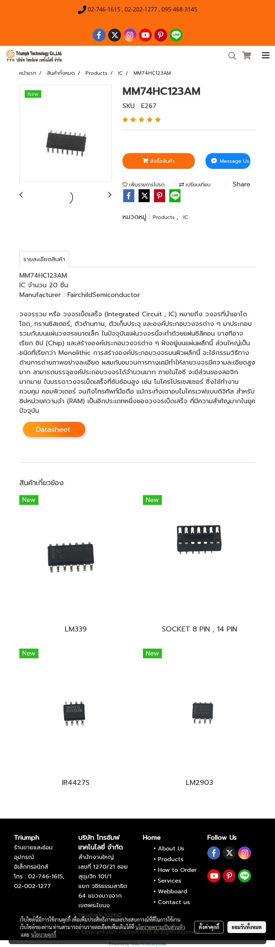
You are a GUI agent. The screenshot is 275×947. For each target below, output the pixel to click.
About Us (171, 848)
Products (165, 217)
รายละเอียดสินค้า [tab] (44, 259)
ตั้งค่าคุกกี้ (209, 927)
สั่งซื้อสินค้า (161, 161)
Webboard (172, 891)
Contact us (174, 902)
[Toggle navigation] (266, 56)
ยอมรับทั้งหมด (247, 927)
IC (185, 217)
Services (169, 881)
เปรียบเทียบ (197, 185)
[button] (230, 56)
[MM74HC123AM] (65, 133)
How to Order (177, 870)
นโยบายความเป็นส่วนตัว (160, 927)
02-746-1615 (45, 876)
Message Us (233, 161)
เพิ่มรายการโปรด (146, 185)
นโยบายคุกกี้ (43, 934)
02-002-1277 (32, 886)
